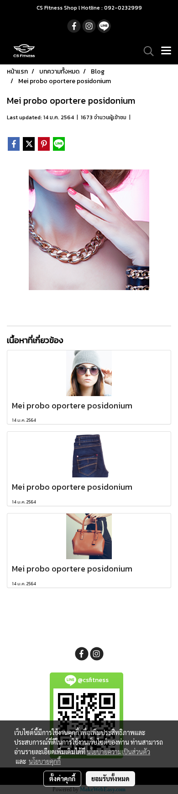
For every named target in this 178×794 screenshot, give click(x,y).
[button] (145, 51)
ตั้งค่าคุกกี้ (62, 778)
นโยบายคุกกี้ (45, 761)
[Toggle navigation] (166, 51)
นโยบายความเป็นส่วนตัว (118, 751)
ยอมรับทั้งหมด (110, 778)
